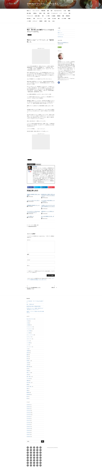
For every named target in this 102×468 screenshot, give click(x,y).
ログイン (59, 30)
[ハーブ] (40, 453)
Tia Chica (35, 166)
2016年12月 (29, 426)
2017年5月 (28, 424)
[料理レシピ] (28, 447)
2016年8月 (28, 432)
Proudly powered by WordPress (52, 447)
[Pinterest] (30, 172)
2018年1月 (28, 408)
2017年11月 (29, 412)
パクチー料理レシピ (30, 216)
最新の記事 (39, 164)
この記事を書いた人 (31, 164)
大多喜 (48, 13)
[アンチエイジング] (34, 455)
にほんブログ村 (60, 43)
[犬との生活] (28, 463)
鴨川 (43, 15)
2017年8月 (28, 418)
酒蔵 (58, 18)
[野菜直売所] (40, 458)
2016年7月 (28, 434)
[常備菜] (37, 463)
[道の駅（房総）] (37, 455)
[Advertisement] (41, 56)
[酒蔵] (31, 463)
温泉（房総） (29, 13)
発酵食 (69, 10)
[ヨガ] (37, 460)
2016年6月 (28, 436)
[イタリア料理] (34, 463)
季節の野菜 (43, 10)
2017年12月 (29, 410)
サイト (28, 265)
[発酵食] (34, 450)
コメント (28, 239)
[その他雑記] (31, 458)
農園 (63, 15)
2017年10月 (29, 414)
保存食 (40, 13)
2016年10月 (29, 428)
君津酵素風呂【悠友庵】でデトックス (33, 205)
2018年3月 (28, 406)
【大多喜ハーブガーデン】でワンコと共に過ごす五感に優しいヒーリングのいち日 (48, 206)
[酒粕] (31, 455)
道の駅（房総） (37, 15)
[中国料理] (31, 465)
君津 (51, 10)
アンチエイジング (30, 15)
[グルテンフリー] (34, 460)
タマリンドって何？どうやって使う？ (33, 200)
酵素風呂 (58, 15)
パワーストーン (29, 346)
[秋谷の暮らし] (28, 460)
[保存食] (28, 453)
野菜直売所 (68, 15)
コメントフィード (61, 34)
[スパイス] (28, 455)
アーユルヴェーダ (54, 13)
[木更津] (34, 465)
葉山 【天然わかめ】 (30, 304)
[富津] (31, 460)
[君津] (40, 447)
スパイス (65, 13)
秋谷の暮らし (29, 18)
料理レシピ (29, 10)
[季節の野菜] (34, 447)
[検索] (42, 441)
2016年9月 (28, 430)
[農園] (37, 458)
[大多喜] (34, 453)
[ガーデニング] (28, 465)
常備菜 (69, 18)
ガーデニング (35, 21)
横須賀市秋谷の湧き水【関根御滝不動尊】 (34, 306)
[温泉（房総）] (37, 450)
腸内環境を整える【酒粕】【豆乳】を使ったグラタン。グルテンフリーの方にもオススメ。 (48, 195)
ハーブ (60, 13)
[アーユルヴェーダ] (37, 453)
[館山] (37, 465)
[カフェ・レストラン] (31, 447)
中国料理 (40, 21)
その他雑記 (53, 15)
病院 (34, 226)
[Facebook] (29, 172)
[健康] (37, 447)
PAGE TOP (99, 453)
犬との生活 (54, 18)
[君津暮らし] (40, 450)
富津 (34, 18)
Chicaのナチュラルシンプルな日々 (42, 4)
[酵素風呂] (34, 458)
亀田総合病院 (30, 226)
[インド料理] (28, 458)
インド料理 (47, 15)
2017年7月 (28, 420)
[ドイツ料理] (40, 463)
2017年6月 (28, 422)
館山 (49, 21)
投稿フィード (60, 32)
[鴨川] (40, 455)
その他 (65, 10)
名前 (28, 254)
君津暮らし (35, 13)
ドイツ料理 (29, 21)
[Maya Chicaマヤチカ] (28, 450)
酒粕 (69, 13)
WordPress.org (60, 36)
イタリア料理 (63, 18)
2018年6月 (28, 404)
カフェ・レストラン (36, 10)
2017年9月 (28, 416)
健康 (48, 10)
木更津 (45, 21)
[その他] (31, 450)
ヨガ (45, 18)
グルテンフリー (39, 18)
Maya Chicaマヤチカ (58, 10)
